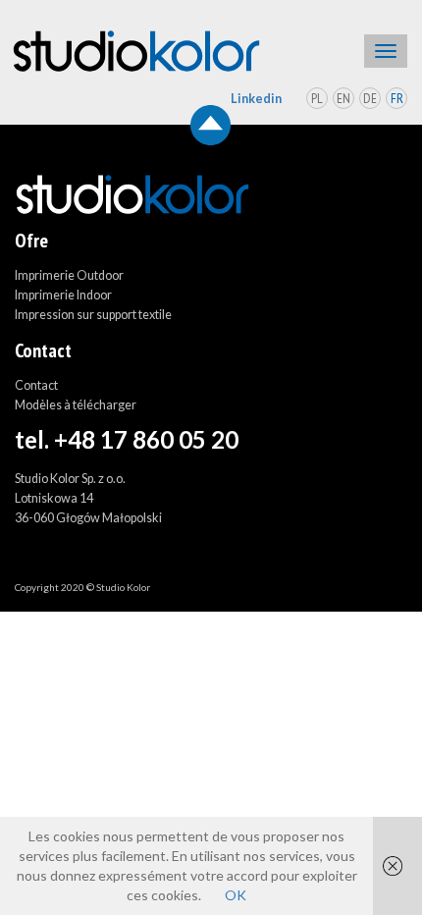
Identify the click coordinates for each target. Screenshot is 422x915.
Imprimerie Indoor (63, 295)
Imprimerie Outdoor (69, 275)
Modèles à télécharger (75, 405)
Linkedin (256, 98)
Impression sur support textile (93, 314)
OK (235, 895)
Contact (36, 385)
